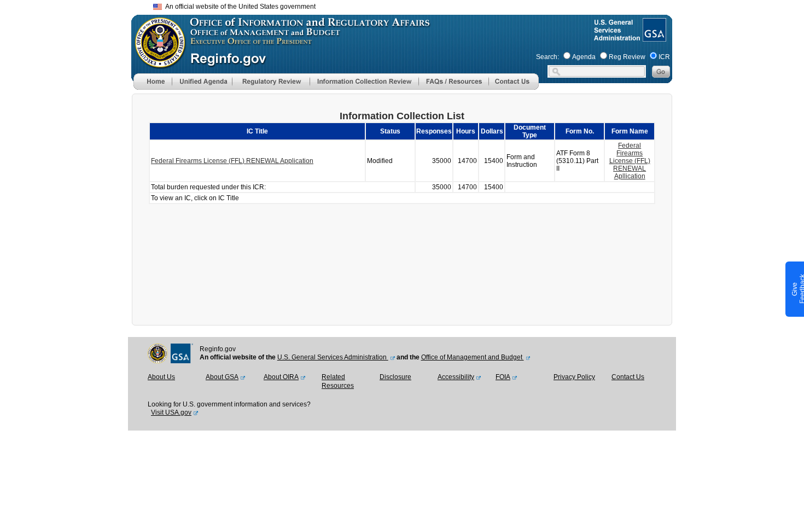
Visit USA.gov (171, 412)
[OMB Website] (156, 63)
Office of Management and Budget (472, 357)
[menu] (202, 81)
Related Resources (338, 381)
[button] (202, 81)
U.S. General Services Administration (332, 357)
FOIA (503, 377)
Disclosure (395, 377)
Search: (547, 57)
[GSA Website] (653, 37)
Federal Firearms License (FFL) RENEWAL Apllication (629, 161)
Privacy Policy (574, 377)
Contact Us (627, 377)
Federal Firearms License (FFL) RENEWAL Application (232, 161)
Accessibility (456, 377)
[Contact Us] (513, 87)
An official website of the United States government (239, 6)
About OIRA (281, 377)
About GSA (222, 377)
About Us (161, 377)
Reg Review (627, 57)
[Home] (152, 87)
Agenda (584, 57)
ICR (664, 57)
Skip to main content (408, 5)
